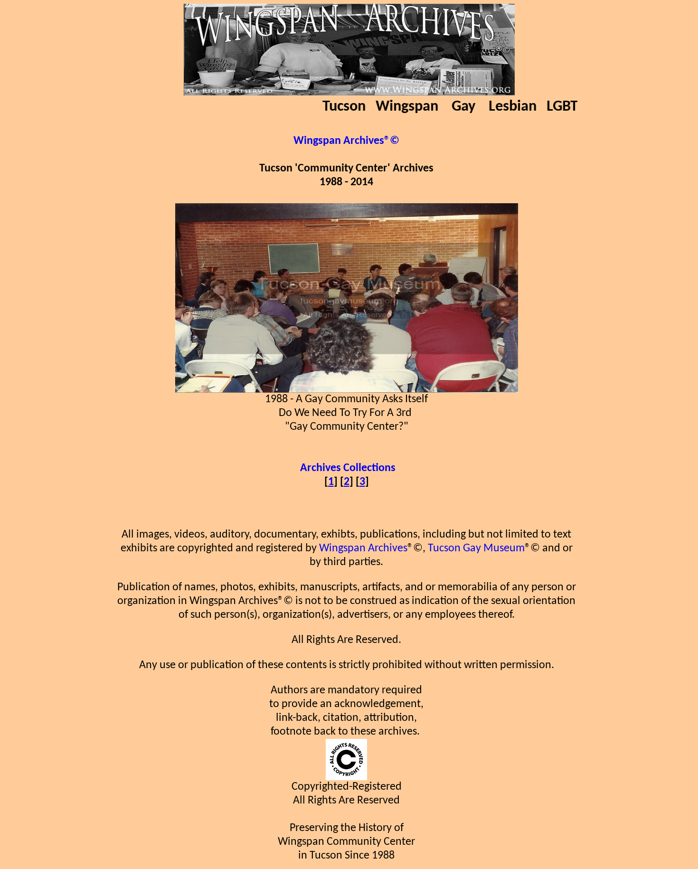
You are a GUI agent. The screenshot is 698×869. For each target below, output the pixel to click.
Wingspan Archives (363, 548)
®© (391, 141)
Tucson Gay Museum (476, 548)
